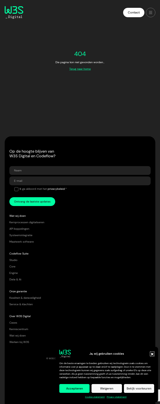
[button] (152, 354)
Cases (13, 322)
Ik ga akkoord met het (43, 189)
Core (12, 266)
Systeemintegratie (20, 235)
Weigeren (106, 389)
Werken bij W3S (19, 342)
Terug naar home (80, 69)
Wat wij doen (17, 335)
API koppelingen (19, 228)
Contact (134, 12)
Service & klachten (21, 304)
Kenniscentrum (18, 329)
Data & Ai (15, 279)
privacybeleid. (56, 189)
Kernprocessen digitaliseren (26, 222)
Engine (13, 273)
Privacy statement (117, 397)
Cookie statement (95, 397)
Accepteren (74, 389)
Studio (13, 260)
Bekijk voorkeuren (139, 389)
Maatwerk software (21, 241)
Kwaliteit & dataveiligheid (25, 298)
